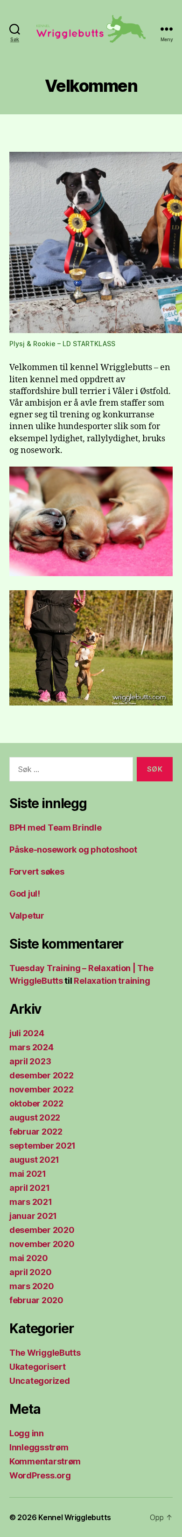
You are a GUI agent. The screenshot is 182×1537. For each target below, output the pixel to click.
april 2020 (30, 1272)
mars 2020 (31, 1286)
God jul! (24, 893)
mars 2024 (31, 1047)
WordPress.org (40, 1475)
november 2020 (42, 1244)
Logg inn (26, 1433)
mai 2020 (28, 1258)
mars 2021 (30, 1202)
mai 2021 (27, 1174)
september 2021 (42, 1146)
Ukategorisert (37, 1367)
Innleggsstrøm (39, 1447)
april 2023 (30, 1061)
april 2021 (29, 1188)
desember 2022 (41, 1075)
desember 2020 (42, 1230)
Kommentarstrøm (45, 1461)
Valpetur (26, 916)
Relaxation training (112, 981)
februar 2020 (36, 1300)
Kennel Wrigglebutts (74, 1517)
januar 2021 (33, 1216)
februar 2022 (36, 1131)
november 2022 (41, 1089)
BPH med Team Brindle (55, 827)
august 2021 (34, 1160)
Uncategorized (39, 1381)
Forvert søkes (36, 871)
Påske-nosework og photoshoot (73, 849)
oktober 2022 (36, 1103)
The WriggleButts (45, 1353)
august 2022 (34, 1117)
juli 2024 (26, 1033)
